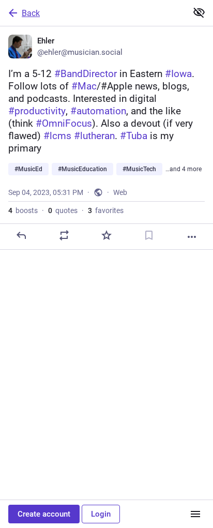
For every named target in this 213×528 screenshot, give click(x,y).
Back (31, 13)
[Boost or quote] (64, 235)
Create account (44, 514)
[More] (192, 237)
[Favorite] (106, 235)
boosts (23, 210)
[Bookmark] (149, 235)
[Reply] (21, 235)
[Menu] (195, 514)
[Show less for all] (199, 12)
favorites (106, 210)
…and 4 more (183, 169)
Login (101, 514)
